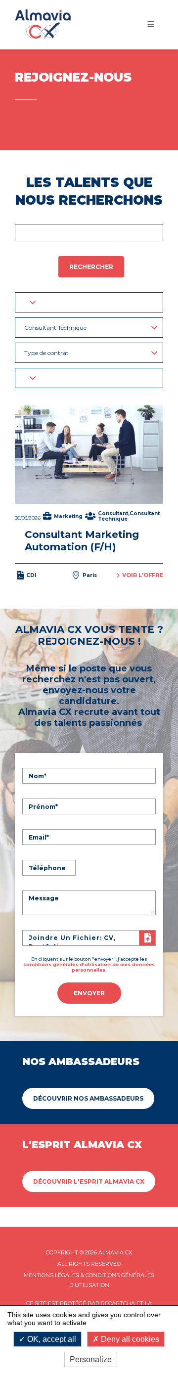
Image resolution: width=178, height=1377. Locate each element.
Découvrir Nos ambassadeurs (88, 1098)
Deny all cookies (129, 1339)
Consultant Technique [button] (55, 327)
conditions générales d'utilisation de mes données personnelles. (89, 967)
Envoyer (89, 993)
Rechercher (91, 266)
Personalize (91, 1359)
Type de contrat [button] (46, 352)
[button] (89, 302)
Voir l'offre (142, 575)
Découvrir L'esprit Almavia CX (88, 1181)
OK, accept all (50, 1339)
